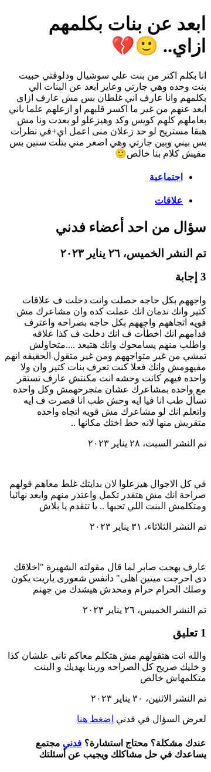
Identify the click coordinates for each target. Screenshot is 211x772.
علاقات (169, 200)
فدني (72, 743)
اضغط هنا (95, 719)
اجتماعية (166, 177)
